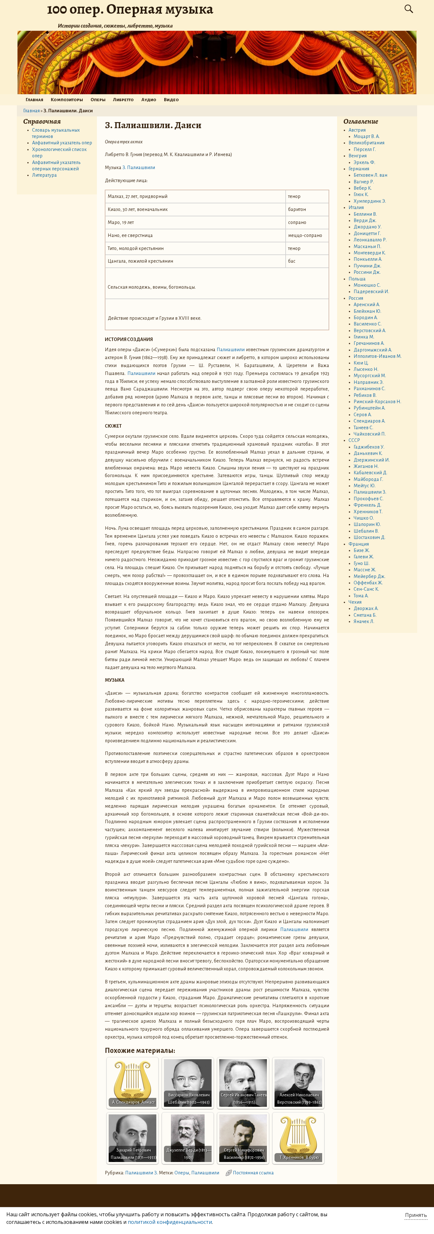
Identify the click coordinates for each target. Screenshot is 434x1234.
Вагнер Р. (364, 181)
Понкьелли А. (368, 259)
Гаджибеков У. (369, 447)
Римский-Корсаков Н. (377, 401)
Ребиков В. (365, 395)
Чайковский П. (370, 433)
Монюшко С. (367, 285)
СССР (354, 440)
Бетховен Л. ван (370, 175)
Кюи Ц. (361, 362)
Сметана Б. (365, 615)
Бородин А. (366, 317)
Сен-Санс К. (366, 589)
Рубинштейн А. (369, 407)
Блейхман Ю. (367, 311)
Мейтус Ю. (365, 485)
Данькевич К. (368, 453)
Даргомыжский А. (373, 349)
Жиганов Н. (366, 466)
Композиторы (67, 99)
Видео (171, 99)
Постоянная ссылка (253, 1172)
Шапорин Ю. (367, 524)
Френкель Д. (367, 505)
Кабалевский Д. (370, 472)
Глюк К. (361, 194)
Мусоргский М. (370, 375)
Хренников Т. (368, 511)
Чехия (355, 602)
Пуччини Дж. (367, 265)
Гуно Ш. (362, 563)
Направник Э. (368, 382)
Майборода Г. (368, 479)
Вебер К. (363, 188)
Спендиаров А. (369, 420)
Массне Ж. (365, 569)
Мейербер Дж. (369, 576)
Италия (356, 207)
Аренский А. (367, 304)
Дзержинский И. (372, 460)
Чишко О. (364, 518)
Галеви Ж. (364, 556)
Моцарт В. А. (367, 136)
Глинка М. (364, 336)
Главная (34, 99)
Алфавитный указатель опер (62, 142)
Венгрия (358, 155)
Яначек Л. (364, 621)
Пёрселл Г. (365, 149)
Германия (359, 168)
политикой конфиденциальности (170, 1221)
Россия (356, 298)
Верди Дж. (365, 220)
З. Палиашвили (138, 167)
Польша (357, 278)
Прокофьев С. (368, 498)
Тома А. (361, 595)
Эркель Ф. (364, 162)
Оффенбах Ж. (368, 582)
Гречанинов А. (369, 343)
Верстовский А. (370, 330)
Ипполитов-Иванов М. (378, 356)
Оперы (98, 99)
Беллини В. (365, 214)
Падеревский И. (371, 291)
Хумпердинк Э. (370, 201)
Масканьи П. (367, 246)
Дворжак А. (366, 608)
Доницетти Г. (367, 233)
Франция (359, 544)
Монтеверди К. (370, 252)
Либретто (123, 99)
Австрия (357, 130)
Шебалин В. (366, 531)
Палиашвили (231, 349)
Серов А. (363, 414)
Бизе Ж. (362, 550)
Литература (44, 175)
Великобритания (366, 142)
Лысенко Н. (366, 369)
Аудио (148, 99)
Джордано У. (368, 226)
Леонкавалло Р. (370, 239)
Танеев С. (363, 427)
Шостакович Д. (369, 537)
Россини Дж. (367, 272)
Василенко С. (368, 323)
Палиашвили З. (141, 1172)
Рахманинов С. (369, 388)
